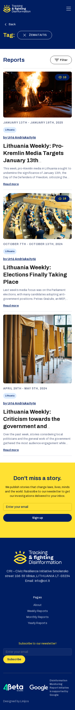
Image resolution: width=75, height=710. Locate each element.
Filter (64, 60)
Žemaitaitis (38, 34)
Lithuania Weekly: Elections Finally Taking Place (35, 274)
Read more (11, 184)
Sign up (37, 517)
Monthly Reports (37, 617)
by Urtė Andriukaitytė (19, 137)
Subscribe (14, 659)
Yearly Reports (37, 623)
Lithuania (9, 130)
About (37, 605)
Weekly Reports (37, 611)
